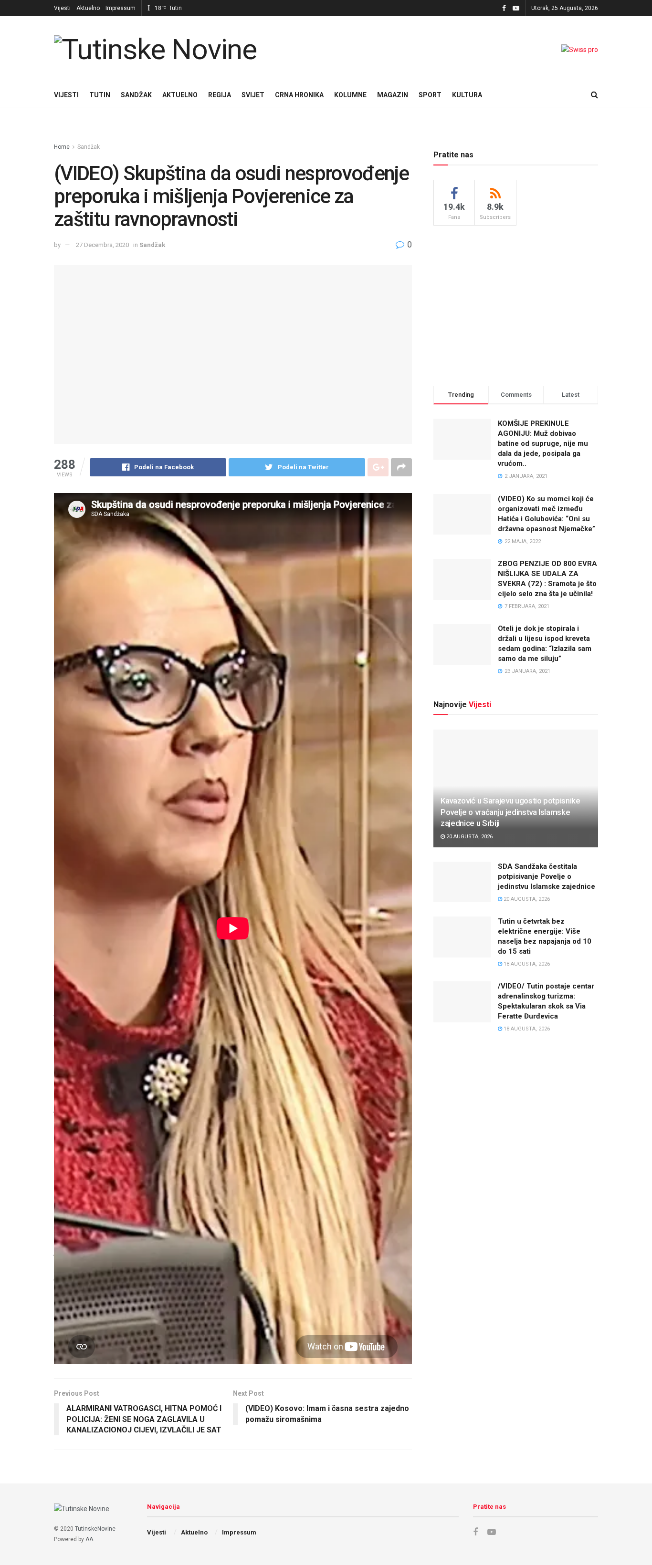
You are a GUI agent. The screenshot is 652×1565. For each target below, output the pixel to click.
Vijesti (62, 8)
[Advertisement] (516, 304)
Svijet (253, 95)
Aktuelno (88, 8)
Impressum (120, 8)
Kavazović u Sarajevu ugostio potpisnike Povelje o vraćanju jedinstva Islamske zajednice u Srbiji (510, 812)
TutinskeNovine (95, 1528)
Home (62, 147)
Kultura (467, 95)
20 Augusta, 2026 (469, 837)
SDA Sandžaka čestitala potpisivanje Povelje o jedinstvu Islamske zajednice (546, 876)
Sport (430, 95)
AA (89, 1539)
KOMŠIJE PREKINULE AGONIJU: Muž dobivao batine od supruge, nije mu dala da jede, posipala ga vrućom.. (543, 443)
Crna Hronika (299, 95)
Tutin (99, 95)
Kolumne (350, 95)
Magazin (392, 95)
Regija (219, 95)
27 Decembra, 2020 (102, 244)
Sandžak (136, 95)
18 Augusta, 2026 (526, 964)
